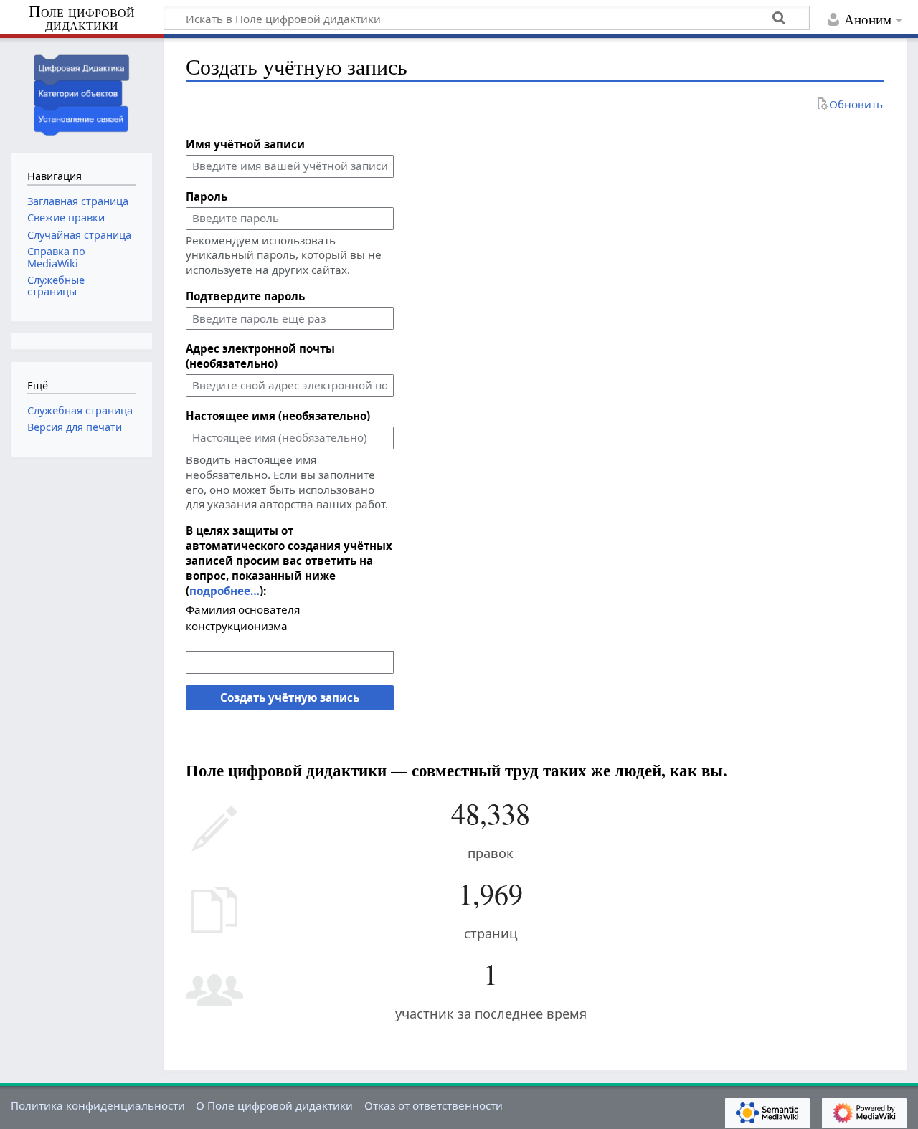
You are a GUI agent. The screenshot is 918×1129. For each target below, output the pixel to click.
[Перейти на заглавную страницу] (82, 93)
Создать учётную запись (289, 697)
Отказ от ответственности (433, 1105)
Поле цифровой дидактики (82, 19)
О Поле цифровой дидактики (274, 1105)
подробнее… (224, 590)
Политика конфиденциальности (98, 1105)
